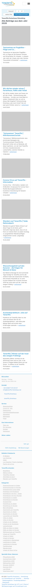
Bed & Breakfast (8, 508)
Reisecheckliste (8, 406)
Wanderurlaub (7, 548)
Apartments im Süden (9, 512)
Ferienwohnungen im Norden (12, 487)
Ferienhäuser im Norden (10, 499)
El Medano (6, 456)
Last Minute (6, 569)
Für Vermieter (7, 427)
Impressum (6, 431)
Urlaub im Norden (8, 538)
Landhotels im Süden (9, 542)
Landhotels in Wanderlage (11, 540)
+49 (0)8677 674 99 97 (10, 388)
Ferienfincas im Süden (10, 504)
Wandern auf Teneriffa (10, 479)
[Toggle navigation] (28, 3)
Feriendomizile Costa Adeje (11, 489)
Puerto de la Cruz (8, 464)
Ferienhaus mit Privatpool (11, 491)
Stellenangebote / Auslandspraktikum (14, 580)
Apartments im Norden (10, 514)
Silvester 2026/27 (8, 565)
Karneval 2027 (7, 567)
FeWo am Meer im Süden (10, 528)
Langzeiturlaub (7, 526)
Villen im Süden (8, 518)
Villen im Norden (8, 520)
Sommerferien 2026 (9, 559)
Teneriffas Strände (8, 475)
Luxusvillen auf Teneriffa (10, 516)
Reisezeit (10, 11)
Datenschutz (7, 410)
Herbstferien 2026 (8, 561)
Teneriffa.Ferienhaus (10, 394)
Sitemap (26, 578)
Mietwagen (6, 416)
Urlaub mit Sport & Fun (10, 550)
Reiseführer (6, 471)
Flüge (4, 418)
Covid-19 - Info (7, 408)
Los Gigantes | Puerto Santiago (13, 462)
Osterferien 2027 (8, 571)
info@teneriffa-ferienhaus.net (12, 390)
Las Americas (7, 458)
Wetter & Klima (7, 473)
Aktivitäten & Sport (9, 477)
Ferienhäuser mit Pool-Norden (12, 495)
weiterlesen (23, 60)
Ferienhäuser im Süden (10, 497)
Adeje (5, 460)
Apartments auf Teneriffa (11, 510)
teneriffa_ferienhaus (10, 398)
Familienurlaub (7, 546)
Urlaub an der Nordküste (10, 524)
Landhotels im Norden (10, 544)
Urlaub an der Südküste (10, 522)
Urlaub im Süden (8, 536)
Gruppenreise (7, 502)
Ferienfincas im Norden (10, 506)
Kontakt (5, 429)
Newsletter (6, 414)
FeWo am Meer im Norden (11, 530)
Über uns (6, 425)
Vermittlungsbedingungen (11, 412)
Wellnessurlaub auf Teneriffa (12, 532)
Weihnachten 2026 (9, 563)
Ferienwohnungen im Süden (11, 485)
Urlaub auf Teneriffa (9, 534)
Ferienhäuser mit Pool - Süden (12, 493)
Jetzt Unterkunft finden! (21, 14)
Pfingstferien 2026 (9, 557)
